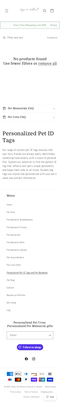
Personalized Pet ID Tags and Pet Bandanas (27, 272)
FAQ (8, 310)
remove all (47, 63)
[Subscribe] (49, 335)
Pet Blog (11, 280)
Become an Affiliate (16, 295)
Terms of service (31, 392)
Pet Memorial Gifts (15, 242)
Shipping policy (47, 392)
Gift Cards (11, 302)
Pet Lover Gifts (14, 264)
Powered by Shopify (34, 386)
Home (9, 204)
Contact (10, 287)
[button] (6, 10)
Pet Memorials (13, 234)
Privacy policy (15, 392)
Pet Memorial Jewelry (17, 249)
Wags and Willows (19, 386)
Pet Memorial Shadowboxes (19, 219)
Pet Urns (11, 212)
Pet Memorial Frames (17, 227)
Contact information (32, 397)
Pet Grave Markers (15, 257)
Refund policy (50, 386)
